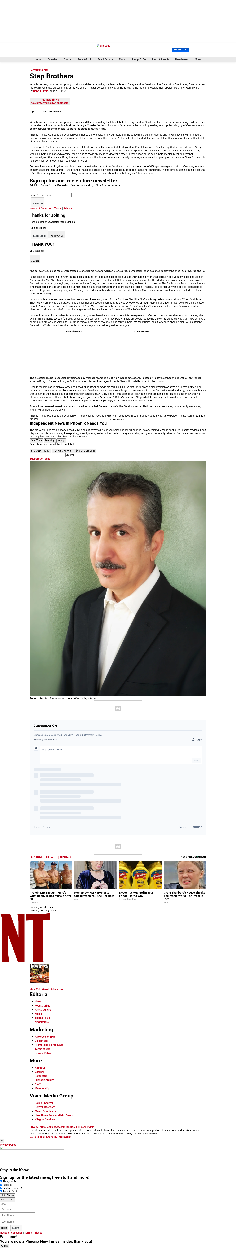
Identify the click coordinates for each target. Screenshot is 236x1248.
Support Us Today (40, 458)
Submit (16, 1227)
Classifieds (41, 1040)
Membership (42, 1088)
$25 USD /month (62, 450)
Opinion (68, 59)
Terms (57, 208)
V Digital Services (45, 1119)
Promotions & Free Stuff (49, 1044)
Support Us (180, 50)
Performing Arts (39, 69)
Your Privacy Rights (83, 1126)
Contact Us (41, 1076)
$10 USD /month (40, 450)
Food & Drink (84, 59)
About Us (40, 1067)
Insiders (7, 1184)
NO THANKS (56, 235)
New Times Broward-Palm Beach (54, 1115)
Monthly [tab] (49, 440)
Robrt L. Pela (40, 91)
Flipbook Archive (44, 1080)
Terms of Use (42, 1049)
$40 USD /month (85, 450)
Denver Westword (45, 1107)
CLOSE (35, 260)
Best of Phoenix (160, 59)
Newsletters (181, 59)
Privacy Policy (43, 1053)
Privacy (67, 208)
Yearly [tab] (61, 440)
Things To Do (139, 59)
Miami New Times (45, 1111)
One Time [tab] (36, 440)
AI (70, 1126)
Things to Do (10, 1181)
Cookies (50, 1126)
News (38, 59)
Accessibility (62, 1126)
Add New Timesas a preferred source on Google (49, 101)
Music (122, 59)
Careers (39, 1071)
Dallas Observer (44, 1103)
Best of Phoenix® (13, 1188)
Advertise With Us (45, 1036)
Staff (38, 1084)
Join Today (7, 1195)
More (198, 59)
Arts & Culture (105, 59)
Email (34, 195)
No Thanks (7, 1199)
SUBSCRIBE (39, 235)
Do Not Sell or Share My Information (50, 1136)
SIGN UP (38, 203)
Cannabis (52, 59)
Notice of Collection (41, 208)
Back (4, 1227)
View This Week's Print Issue (46, 989)
